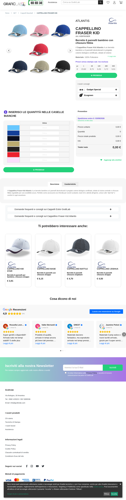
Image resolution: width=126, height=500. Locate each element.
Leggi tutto (112, 56)
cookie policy (98, 487)
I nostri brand (10, 426)
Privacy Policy (91, 373)
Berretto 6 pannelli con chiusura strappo (46, 274)
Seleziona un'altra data (85, 120)
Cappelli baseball (26, 13)
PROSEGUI (97, 75)
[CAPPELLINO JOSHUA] (108, 247)
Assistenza (52, 2)
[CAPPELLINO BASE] (48, 247)
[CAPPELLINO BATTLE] (78, 247)
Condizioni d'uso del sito (14, 456)
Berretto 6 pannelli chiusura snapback (75, 274)
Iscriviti (112, 367)
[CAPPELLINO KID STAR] (18, 247)
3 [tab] (43, 80)
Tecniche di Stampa (12, 422)
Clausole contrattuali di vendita (17, 452)
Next (70, 50)
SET (14, 13)
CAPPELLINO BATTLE (77, 269)
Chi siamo (9, 418)
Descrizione (54, 184)
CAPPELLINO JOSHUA (107, 269)
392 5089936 (25, 399)
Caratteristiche (70, 184)
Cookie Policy (10, 449)
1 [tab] (36, 80)
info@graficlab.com (17, 403)
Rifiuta (106, 494)
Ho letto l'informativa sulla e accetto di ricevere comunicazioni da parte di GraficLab (90, 374)
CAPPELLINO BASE (46, 269)
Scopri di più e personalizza (17, 494)
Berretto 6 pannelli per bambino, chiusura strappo (18, 276)
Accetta (114, 494)
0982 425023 (14, 399)
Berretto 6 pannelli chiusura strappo (104, 274)
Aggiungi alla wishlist (112, 160)
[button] (2, 334)
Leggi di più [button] (8, 343)
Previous (9, 50)
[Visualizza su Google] (5, 326)
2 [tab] (39, 80)
